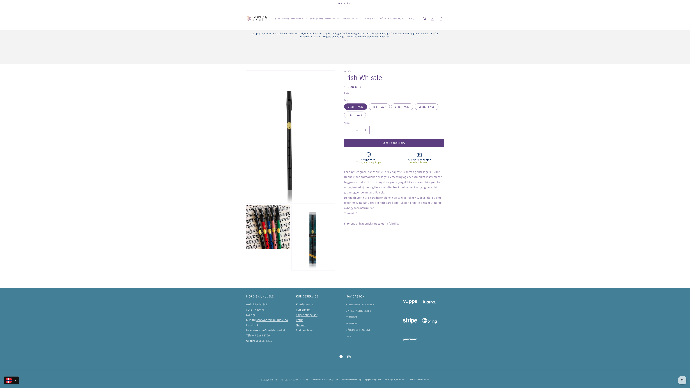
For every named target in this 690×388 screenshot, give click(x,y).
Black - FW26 (355, 106)
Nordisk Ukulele (275, 379)
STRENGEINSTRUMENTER (360, 304)
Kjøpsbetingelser (373, 379)
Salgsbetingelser (307, 315)
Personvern (303, 309)
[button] (290, 18)
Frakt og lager (305, 330)
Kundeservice (304, 304)
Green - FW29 (426, 106)
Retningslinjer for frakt (395, 379)
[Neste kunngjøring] (443, 3)
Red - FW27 (379, 106)
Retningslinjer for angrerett (325, 379)
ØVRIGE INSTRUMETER (358, 310)
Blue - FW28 (402, 106)
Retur (299, 320)
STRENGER (352, 317)
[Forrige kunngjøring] (247, 3)
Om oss (301, 325)
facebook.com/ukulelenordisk (266, 330)
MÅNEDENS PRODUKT (358, 329)
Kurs (348, 336)
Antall (347, 122)
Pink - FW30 (355, 114)
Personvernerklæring (351, 379)
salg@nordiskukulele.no (272, 320)
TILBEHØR (351, 323)
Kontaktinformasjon (419, 379)
